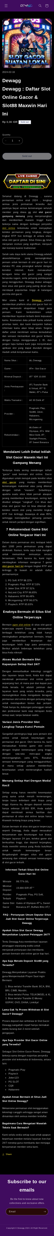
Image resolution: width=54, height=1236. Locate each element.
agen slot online (21, 625)
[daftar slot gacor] (27, 190)
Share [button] (9, 1154)
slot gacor (9, 482)
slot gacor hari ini (12, 566)
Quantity (6, 135)
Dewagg (21, 1228)
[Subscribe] (44, 1211)
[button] (6, 5)
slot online (8, 228)
